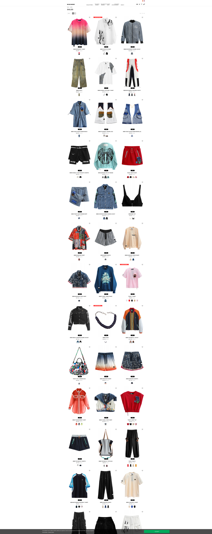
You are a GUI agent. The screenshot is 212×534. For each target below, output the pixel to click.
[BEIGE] (133, 177)
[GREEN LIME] (82, 424)
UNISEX (97, 4)
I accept (157, 531)
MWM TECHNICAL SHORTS (79, 461)
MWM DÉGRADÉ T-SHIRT (79, 49)
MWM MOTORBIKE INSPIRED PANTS (132, 90)
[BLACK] (107, 53)
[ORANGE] (105, 383)
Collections (89, 4)
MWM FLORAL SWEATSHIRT (105, 296)
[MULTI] (79, 259)
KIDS (108, 4)
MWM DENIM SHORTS (106, 255)
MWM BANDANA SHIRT (79, 255)
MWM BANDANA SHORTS (132, 378)
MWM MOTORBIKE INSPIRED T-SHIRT (79, 502)
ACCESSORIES (115, 4)
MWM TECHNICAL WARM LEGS (105, 131)
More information (45, 532)
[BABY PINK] (136, 177)
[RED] (128, 177)
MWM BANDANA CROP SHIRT (79, 296)
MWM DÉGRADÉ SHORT (105, 378)
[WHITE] (104, 53)
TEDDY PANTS (132, 461)
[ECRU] (78, 177)
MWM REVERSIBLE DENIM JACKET (132, 49)
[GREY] (104, 135)
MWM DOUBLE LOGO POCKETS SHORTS (79, 172)
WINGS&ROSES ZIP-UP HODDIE (105, 172)
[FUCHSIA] (79, 53)
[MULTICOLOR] (79, 383)
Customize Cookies (51, 532)
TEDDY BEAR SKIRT (132, 172)
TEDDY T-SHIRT (132, 296)
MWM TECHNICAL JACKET (132, 337)
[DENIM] (132, 53)
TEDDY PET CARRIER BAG (79, 378)
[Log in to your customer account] (137, 4)
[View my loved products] (142, 4)
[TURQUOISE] (108, 177)
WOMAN (103, 4)
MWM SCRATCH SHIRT (105, 49)
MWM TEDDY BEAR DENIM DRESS (79, 131)
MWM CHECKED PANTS (105, 502)
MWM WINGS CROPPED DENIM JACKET (79, 337)
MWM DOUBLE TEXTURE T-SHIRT (106, 90)
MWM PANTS (79, 90)
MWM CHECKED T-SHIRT (132, 502)
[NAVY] (107, 135)
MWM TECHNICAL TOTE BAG (106, 461)
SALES (122, 4)
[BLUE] (129, 94)
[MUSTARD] (136, 465)
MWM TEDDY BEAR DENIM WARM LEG (132, 131)
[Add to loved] (90, 17)
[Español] (142, 0)
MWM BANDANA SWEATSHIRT (132, 255)
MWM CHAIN (106, 337)
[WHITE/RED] (134, 94)
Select (69, 13)
